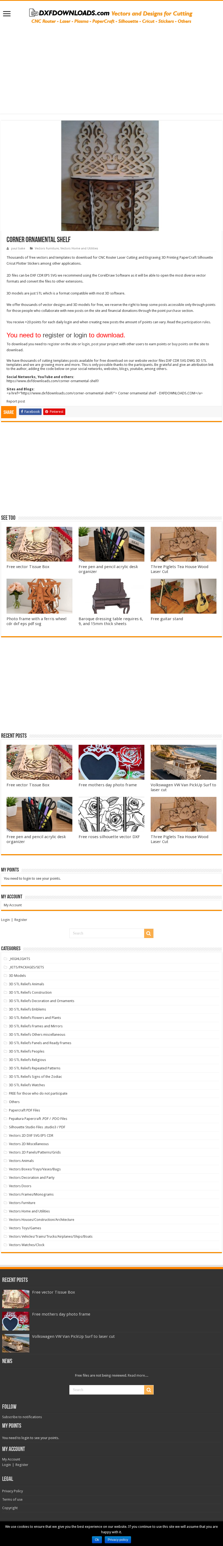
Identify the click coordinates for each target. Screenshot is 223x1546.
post (94, 344)
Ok (97, 1540)
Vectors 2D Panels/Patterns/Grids (35, 1152)
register (54, 344)
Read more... (137, 1375)
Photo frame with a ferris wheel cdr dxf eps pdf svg (36, 621)
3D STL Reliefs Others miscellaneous (37, 1034)
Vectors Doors (20, 1186)
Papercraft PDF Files (24, 1110)
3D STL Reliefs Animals (26, 984)
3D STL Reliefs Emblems (27, 1009)
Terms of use (12, 1499)
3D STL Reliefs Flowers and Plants (35, 1018)
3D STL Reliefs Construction (30, 992)
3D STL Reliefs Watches (27, 1085)
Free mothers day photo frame (108, 784)
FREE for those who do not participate (38, 1093)
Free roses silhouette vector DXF (109, 836)
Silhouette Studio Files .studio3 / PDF (37, 1127)
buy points (180, 344)
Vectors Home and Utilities (79, 248)
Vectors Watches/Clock (26, 1245)
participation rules (196, 322)
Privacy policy (118, 1540)
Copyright (10, 1508)
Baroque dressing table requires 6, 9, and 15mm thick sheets (111, 621)
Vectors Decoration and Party (31, 1178)
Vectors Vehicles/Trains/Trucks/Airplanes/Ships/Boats (50, 1236)
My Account (13, 905)
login (86, 344)
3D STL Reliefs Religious (27, 1060)
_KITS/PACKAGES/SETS (26, 967)
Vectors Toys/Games (25, 1228)
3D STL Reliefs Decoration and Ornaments (41, 1001)
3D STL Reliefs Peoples (26, 1051)
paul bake (18, 248)
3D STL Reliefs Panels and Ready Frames (40, 1043)
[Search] (148, 933)
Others (14, 1102)
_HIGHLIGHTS (19, 959)
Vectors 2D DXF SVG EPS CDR (31, 1135)
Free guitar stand (167, 618)
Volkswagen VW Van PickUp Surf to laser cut (73, 1336)
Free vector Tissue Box (28, 566)
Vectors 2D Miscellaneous (29, 1144)
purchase (173, 311)
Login (5, 920)
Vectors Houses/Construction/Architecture (41, 1220)
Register (20, 920)
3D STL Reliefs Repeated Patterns (34, 1068)
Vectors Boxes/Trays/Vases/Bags (35, 1169)
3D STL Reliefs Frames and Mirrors (36, 1026)
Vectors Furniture (47, 248)
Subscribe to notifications (22, 1417)
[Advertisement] (111, 66)
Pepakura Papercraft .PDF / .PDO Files (38, 1119)
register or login (65, 335)
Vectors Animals (21, 1161)
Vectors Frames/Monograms (31, 1194)
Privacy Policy (12, 1491)
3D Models (17, 976)
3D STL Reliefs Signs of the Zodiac (35, 1077)
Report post (16, 401)
